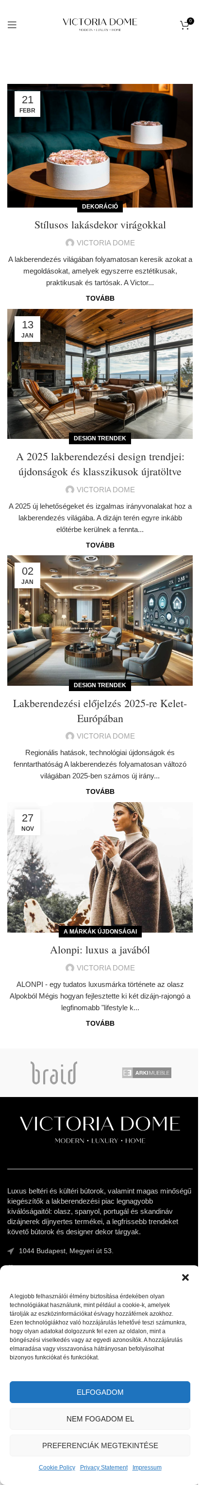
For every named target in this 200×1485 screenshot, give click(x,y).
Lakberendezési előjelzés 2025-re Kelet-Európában (100, 710)
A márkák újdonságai (100, 931)
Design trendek (100, 438)
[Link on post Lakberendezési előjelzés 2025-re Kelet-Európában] (100, 620)
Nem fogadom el (100, 1419)
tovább (100, 298)
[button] (185, 1277)
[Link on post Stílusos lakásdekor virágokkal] (100, 146)
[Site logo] (100, 24)
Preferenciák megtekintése (100, 1445)
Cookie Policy (57, 1467)
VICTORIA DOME (106, 243)
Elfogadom (100, 1392)
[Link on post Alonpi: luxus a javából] (100, 867)
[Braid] (53, 1073)
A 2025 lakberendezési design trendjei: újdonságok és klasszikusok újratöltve (100, 463)
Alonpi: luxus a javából (100, 949)
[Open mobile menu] (12, 24)
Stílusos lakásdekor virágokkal (100, 224)
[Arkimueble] (146, 1073)
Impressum (147, 1467)
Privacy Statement (104, 1467)
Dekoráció (100, 206)
